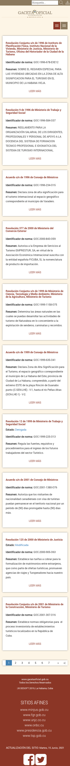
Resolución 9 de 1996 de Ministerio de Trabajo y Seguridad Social (33, 111)
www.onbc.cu (34, 725)
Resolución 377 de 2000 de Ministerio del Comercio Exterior (29, 229)
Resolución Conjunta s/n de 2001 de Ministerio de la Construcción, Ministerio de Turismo (34, 605)
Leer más (35, 92)
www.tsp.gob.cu (34, 735)
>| (64, 662)
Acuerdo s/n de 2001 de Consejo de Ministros (32, 479)
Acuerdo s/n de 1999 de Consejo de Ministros (32, 352)
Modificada (21, 545)
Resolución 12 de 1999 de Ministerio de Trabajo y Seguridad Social (34, 422)
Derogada (20, 429)
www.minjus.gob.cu (34, 709)
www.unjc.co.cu (34, 720)
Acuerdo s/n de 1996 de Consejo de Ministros (32, 177)
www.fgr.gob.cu (34, 715)
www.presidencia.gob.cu (34, 730)
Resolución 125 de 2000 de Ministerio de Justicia (34, 539)
